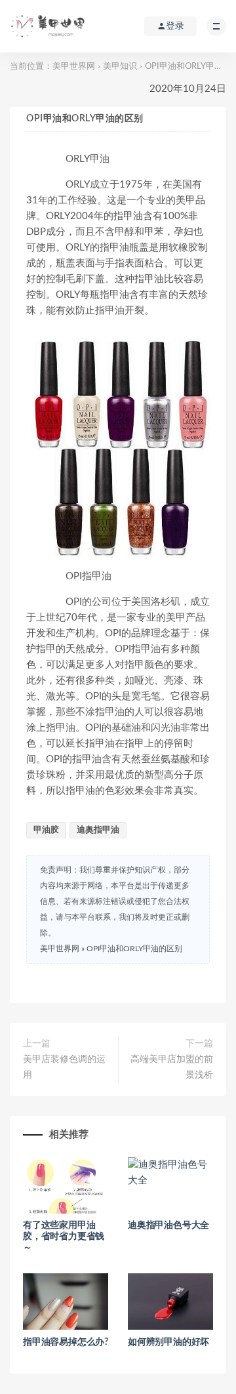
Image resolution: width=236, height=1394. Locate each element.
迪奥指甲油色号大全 (168, 1225)
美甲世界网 (73, 66)
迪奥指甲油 (98, 830)
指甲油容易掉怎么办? (65, 1342)
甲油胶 (46, 830)
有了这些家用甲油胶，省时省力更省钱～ (63, 1236)
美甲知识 (120, 66)
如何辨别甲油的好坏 (168, 1342)
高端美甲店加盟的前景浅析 (171, 1067)
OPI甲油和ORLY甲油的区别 (134, 949)
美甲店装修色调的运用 (64, 1067)
